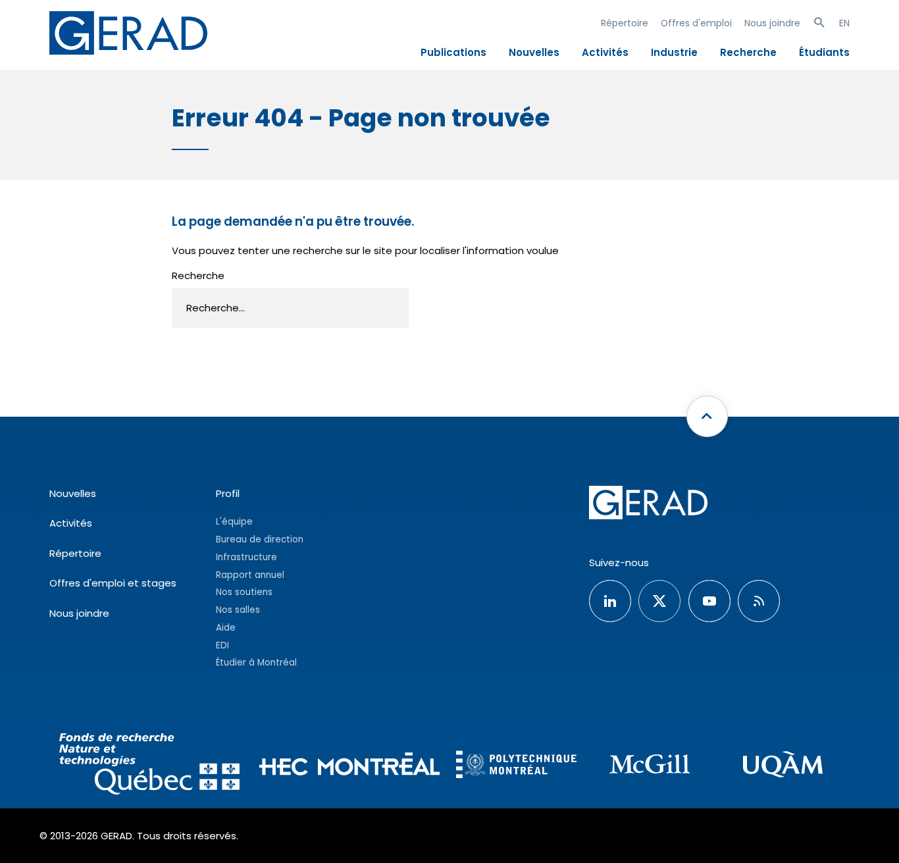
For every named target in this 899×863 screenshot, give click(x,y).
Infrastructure (246, 557)
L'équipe (234, 521)
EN (844, 23)
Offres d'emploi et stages (112, 583)
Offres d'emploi (696, 23)
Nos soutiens (244, 592)
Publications (453, 52)
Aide (226, 627)
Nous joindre (772, 23)
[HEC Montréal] (349, 766)
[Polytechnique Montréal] (516, 766)
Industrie (674, 52)
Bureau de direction (259, 539)
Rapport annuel (250, 575)
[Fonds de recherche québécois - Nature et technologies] (149, 765)
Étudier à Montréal (256, 662)
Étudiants (824, 52)
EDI (222, 645)
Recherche (748, 52)
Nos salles (238, 610)
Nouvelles (534, 52)
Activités (605, 52)
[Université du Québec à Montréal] (783, 766)
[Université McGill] (650, 766)
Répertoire (624, 23)
